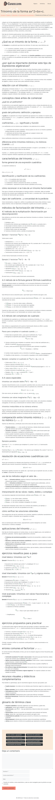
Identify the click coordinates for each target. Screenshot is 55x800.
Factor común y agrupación (14, 735)
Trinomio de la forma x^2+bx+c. (15, 741)
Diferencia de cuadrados (33, 735)
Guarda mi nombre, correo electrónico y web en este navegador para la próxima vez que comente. (27, 783)
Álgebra (35, 3)
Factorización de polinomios (26, 15)
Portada (3, 15)
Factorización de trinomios (14, 744)
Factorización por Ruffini (33, 741)
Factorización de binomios (34, 744)
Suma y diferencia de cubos (14, 738)
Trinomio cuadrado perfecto (34, 738)
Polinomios (15, 15)
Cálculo (49, 3)
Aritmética (42, 3)
